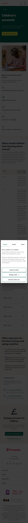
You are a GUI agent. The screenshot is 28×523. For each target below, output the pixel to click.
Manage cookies (13, 274)
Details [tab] (14, 244)
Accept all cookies (14, 270)
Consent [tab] (5, 244)
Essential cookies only (14, 279)
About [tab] (23, 244)
